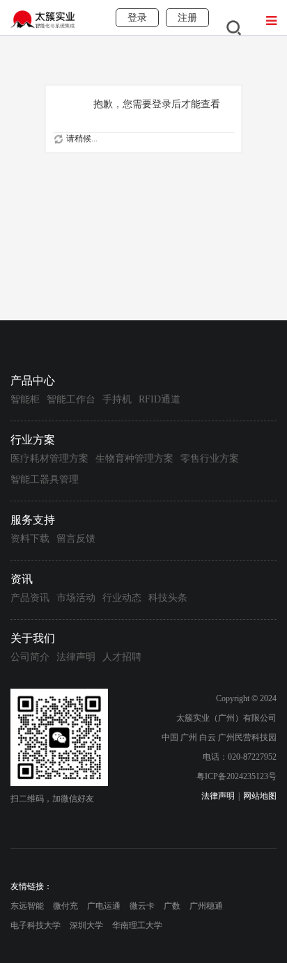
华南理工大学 (137, 925)
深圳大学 (86, 925)
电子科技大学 (35, 925)
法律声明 (75, 657)
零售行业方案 (209, 458)
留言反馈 (75, 538)
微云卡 (142, 906)
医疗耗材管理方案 (49, 458)
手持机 (117, 399)
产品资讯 (29, 598)
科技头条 (167, 598)
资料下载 (29, 538)
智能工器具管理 (44, 479)
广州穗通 (206, 906)
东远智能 (27, 906)
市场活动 (75, 598)
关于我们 (32, 638)
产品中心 (32, 380)
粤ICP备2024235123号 (236, 776)
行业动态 (121, 598)
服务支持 (32, 520)
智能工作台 (71, 399)
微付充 (65, 906)
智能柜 (25, 399)
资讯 (21, 579)
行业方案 (32, 440)
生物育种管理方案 (134, 458)
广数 (172, 906)
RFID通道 (159, 399)
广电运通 (104, 906)
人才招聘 (121, 657)
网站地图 (260, 796)
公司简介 (29, 657)
